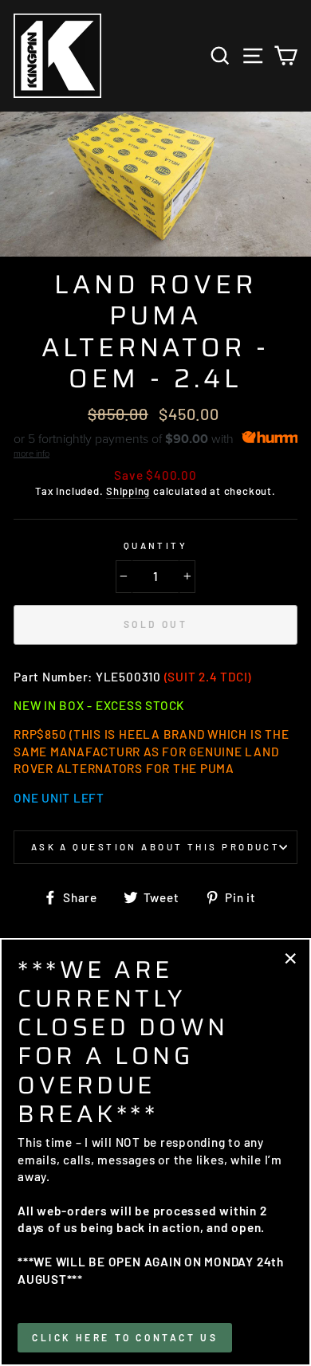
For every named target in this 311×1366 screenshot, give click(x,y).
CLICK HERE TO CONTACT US (125, 1337)
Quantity (156, 545)
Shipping (128, 491)
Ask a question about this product (156, 847)
